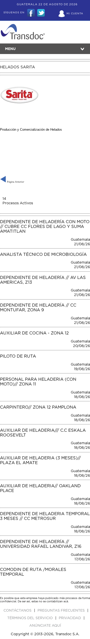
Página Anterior (15, 182)
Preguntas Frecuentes (62, 610)
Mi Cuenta (74, 13)
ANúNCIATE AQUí (45, 625)
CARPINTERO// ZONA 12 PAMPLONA (38, 407)
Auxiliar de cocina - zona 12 (34, 333)
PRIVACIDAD (70, 618)
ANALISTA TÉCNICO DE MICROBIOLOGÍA (43, 255)
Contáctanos (18, 610)
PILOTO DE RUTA (18, 356)
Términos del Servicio (30, 618)
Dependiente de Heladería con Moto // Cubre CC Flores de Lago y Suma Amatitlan (45, 226)
